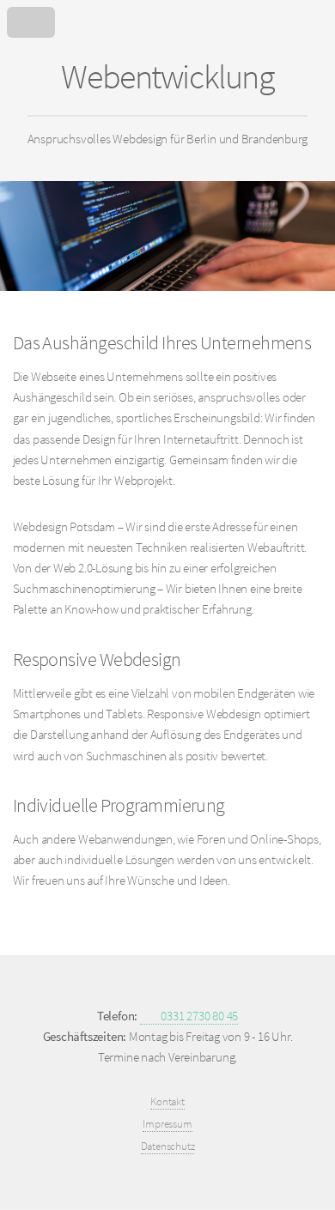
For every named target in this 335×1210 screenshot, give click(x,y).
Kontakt (167, 1101)
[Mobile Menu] (167, 19)
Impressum (167, 1123)
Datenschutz (168, 1146)
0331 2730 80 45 (198, 1016)
